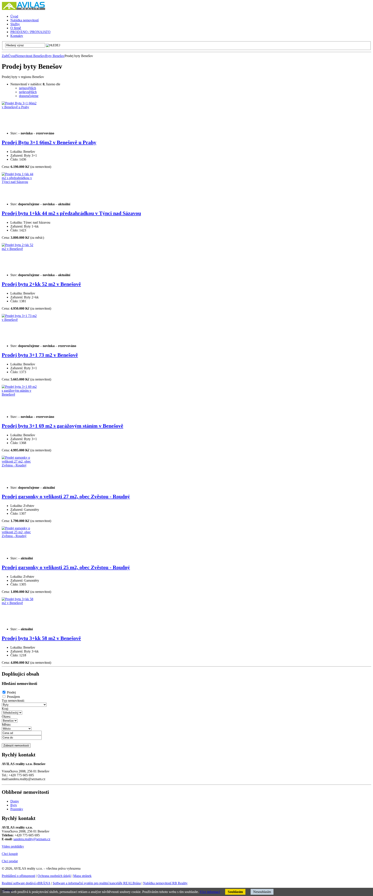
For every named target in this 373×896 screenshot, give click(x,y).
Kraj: (5, 708)
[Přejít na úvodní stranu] (23, 9)
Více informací (210, 892)
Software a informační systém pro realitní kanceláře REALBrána (97, 883)
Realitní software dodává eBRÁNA (26, 883)
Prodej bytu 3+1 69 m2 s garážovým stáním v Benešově (62, 426)
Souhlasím (235, 892)
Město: (6, 724)
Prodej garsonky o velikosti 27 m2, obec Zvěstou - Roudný (66, 496)
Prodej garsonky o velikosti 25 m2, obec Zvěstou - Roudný (66, 567)
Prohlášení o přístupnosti (18, 876)
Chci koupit (10, 854)
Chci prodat (10, 861)
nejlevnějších (28, 92)
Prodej (11, 692)
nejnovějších (27, 88)
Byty (13, 805)
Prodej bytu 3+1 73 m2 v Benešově (40, 355)
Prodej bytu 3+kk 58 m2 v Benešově (41, 638)
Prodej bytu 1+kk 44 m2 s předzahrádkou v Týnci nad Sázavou (71, 213)
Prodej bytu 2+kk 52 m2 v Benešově (41, 284)
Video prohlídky (13, 846)
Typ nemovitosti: (13, 700)
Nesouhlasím (262, 892)
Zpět (5, 56)
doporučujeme (28, 96)
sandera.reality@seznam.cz (31, 839)
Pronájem (13, 697)
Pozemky (16, 809)
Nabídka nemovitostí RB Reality (165, 883)
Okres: (6, 716)
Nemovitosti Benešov (30, 56)
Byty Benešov (55, 56)
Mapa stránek (82, 876)
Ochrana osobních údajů (54, 876)
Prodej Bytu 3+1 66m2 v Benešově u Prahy (49, 142)
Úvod (12, 56)
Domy (14, 801)
